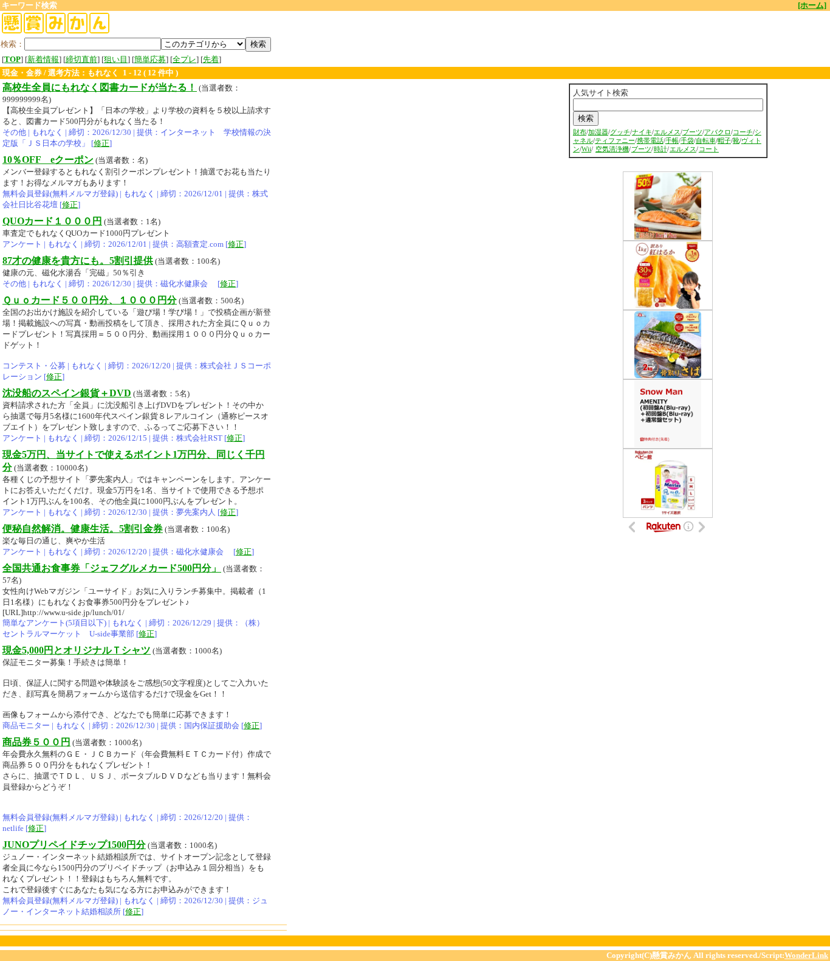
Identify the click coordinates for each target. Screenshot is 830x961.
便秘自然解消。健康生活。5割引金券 (82, 528)
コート (709, 149)
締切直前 (81, 59)
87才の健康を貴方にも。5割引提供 (77, 260)
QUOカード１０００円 (52, 221)
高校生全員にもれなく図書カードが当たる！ (99, 87)
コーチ (743, 132)
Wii (586, 149)
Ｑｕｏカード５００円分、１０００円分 (89, 300)
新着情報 (43, 59)
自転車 (706, 140)
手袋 (687, 140)
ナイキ (642, 132)
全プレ (184, 59)
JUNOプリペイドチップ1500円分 (74, 844)
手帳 (672, 140)
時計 (660, 149)
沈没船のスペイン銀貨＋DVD (66, 393)
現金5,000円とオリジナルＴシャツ (76, 650)
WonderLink (806, 955)
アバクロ (717, 132)
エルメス (667, 132)
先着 (211, 59)
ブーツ (692, 132)
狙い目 (116, 59)
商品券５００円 (36, 742)
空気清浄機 (612, 149)
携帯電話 (650, 140)
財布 (579, 132)
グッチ (620, 132)
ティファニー (615, 140)
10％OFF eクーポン (48, 159)
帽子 (724, 140)
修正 (101, 143)
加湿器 (598, 132)
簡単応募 (150, 59)
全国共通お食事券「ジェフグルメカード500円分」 (111, 568)
